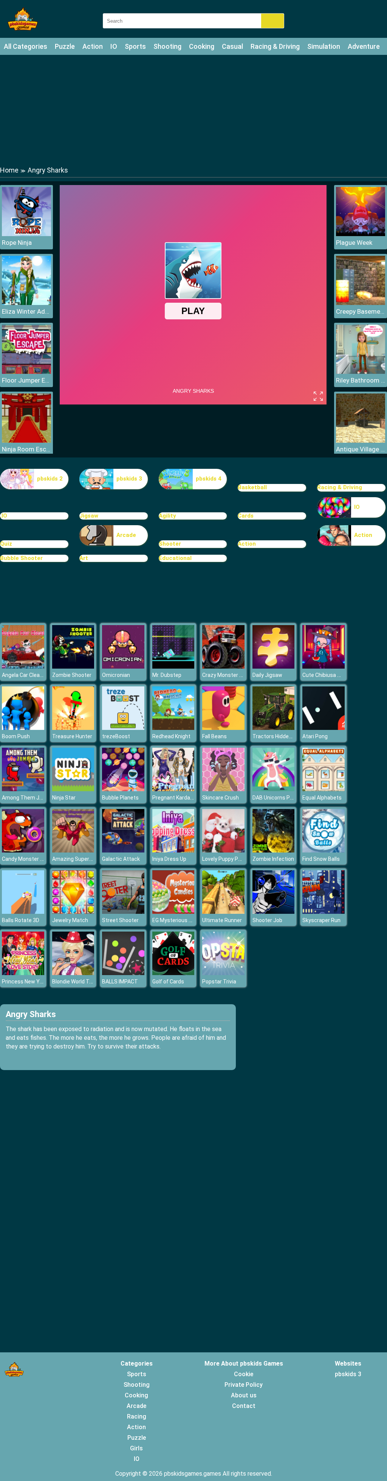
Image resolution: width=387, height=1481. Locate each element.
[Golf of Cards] (173, 973)
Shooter (170, 543)
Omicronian (116, 675)
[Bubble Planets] (123, 789)
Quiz (6, 543)
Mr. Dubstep (166, 675)
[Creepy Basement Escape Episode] (360, 302)
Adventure (364, 46)
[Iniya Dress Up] (173, 850)
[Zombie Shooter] (73, 666)
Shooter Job (267, 920)
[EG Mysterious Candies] (173, 911)
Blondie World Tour (74, 982)
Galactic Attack (121, 859)
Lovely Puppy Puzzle (226, 859)
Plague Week (354, 242)
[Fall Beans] (223, 727)
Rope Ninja (17, 242)
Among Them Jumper (28, 798)
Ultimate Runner (222, 920)
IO (113, 46)
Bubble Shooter (21, 558)
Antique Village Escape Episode (360, 449)
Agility (167, 515)
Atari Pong (315, 736)
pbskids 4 (208, 478)
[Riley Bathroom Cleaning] (360, 371)
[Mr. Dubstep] (173, 666)
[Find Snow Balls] (323, 850)
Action (92, 46)
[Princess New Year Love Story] (23, 973)
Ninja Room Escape (26, 449)
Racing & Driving (275, 46)
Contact (243, 1405)
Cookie (243, 1374)
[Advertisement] (193, 109)
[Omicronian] (123, 666)
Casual (232, 46)
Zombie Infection (273, 859)
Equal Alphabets (322, 798)
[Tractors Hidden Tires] (273, 727)
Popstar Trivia (219, 982)
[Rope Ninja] (26, 234)
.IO (3, 515)
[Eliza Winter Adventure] (26, 302)
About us (244, 1395)
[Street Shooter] (123, 911)
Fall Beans (214, 736)
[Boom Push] (23, 727)
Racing (136, 1416)
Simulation (323, 46)
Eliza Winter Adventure (26, 311)
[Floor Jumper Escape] (26, 371)
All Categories (25, 46)
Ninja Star (64, 798)
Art (83, 558)
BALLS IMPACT (120, 982)
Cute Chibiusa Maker (327, 675)
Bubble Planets (120, 798)
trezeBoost (116, 736)
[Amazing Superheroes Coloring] (73, 850)
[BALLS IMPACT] (123, 973)
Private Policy (243, 1384)
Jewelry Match (70, 920)
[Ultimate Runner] (223, 911)
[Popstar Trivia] (223, 973)
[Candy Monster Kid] (23, 850)
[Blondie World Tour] (73, 973)
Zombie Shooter (71, 675)
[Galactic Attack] (123, 850)
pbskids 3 (129, 478)
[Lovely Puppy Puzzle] (223, 850)
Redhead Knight (171, 736)
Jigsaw (88, 515)
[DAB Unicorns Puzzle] (273, 789)
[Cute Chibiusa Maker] (323, 666)
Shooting (167, 46)
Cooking (201, 46)
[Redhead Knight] (173, 727)
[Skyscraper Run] (323, 911)
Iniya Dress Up (169, 859)
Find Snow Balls (321, 859)
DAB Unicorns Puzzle (277, 798)
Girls (136, 1448)
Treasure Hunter (72, 736)
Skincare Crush (220, 798)
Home (9, 170)
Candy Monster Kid (24, 859)
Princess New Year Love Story (38, 982)
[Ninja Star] (73, 789)
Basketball (252, 487)
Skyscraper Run (321, 920)
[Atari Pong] (323, 727)
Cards (246, 515)
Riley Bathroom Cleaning (360, 380)
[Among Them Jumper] (23, 789)
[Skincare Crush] (223, 789)
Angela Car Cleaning (26, 675)
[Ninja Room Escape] (26, 440)
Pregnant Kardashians (179, 798)
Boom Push (16, 736)
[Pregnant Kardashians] (173, 789)
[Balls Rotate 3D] (23, 911)
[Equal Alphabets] (323, 789)
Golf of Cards (168, 982)
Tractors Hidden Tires (279, 736)
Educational (175, 558)
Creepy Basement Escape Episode (360, 311)
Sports (135, 46)
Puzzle (65, 46)
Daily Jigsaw (267, 675)
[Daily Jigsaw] (273, 666)
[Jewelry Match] (73, 911)
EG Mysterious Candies (180, 920)
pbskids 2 (50, 478)
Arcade (126, 535)
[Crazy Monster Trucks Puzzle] (223, 666)
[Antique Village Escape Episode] (360, 440)
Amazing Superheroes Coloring (89, 859)
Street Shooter (120, 920)
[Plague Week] (360, 234)
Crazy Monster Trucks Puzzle (238, 675)
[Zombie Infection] (273, 850)
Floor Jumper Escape (26, 380)
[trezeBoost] (123, 727)
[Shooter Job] (273, 911)
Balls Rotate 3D (20, 920)
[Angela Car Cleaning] (23, 666)
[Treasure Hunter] (73, 727)
